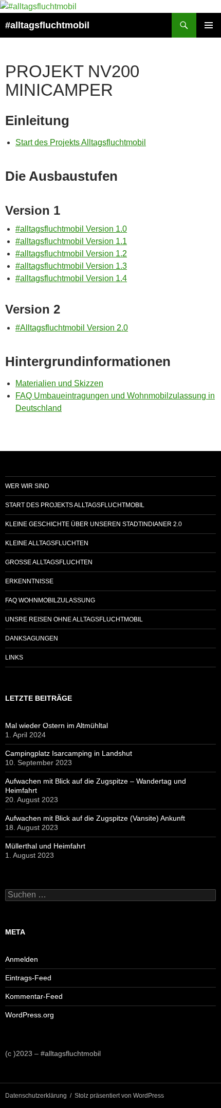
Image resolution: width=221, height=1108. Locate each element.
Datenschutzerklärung (36, 1095)
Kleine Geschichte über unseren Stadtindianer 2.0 (93, 524)
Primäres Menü (208, 25)
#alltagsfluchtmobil (47, 25)
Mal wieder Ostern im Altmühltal (56, 725)
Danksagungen (31, 638)
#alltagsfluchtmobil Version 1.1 (71, 241)
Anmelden (21, 959)
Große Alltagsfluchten (49, 562)
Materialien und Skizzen (59, 383)
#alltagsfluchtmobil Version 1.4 (71, 278)
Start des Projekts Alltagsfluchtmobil (80, 142)
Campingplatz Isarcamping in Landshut (68, 753)
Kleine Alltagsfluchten (46, 543)
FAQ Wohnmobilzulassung (50, 600)
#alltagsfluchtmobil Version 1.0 (71, 228)
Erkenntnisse (29, 581)
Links (14, 657)
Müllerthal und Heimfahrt (45, 846)
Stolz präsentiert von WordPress (119, 1095)
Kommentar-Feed (34, 996)
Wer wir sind (27, 486)
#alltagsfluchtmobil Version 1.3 (71, 266)
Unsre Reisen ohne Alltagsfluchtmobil (74, 619)
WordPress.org (29, 1015)
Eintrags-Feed (28, 978)
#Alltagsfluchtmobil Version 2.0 (71, 327)
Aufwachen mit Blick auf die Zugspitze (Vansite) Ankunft (95, 818)
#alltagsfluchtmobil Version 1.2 (71, 253)
